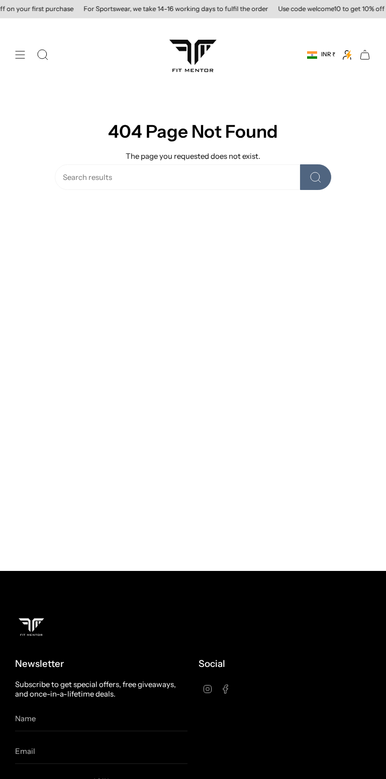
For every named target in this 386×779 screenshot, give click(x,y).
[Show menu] (20, 55)
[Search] (315, 177)
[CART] (364, 55)
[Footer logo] (31, 626)
